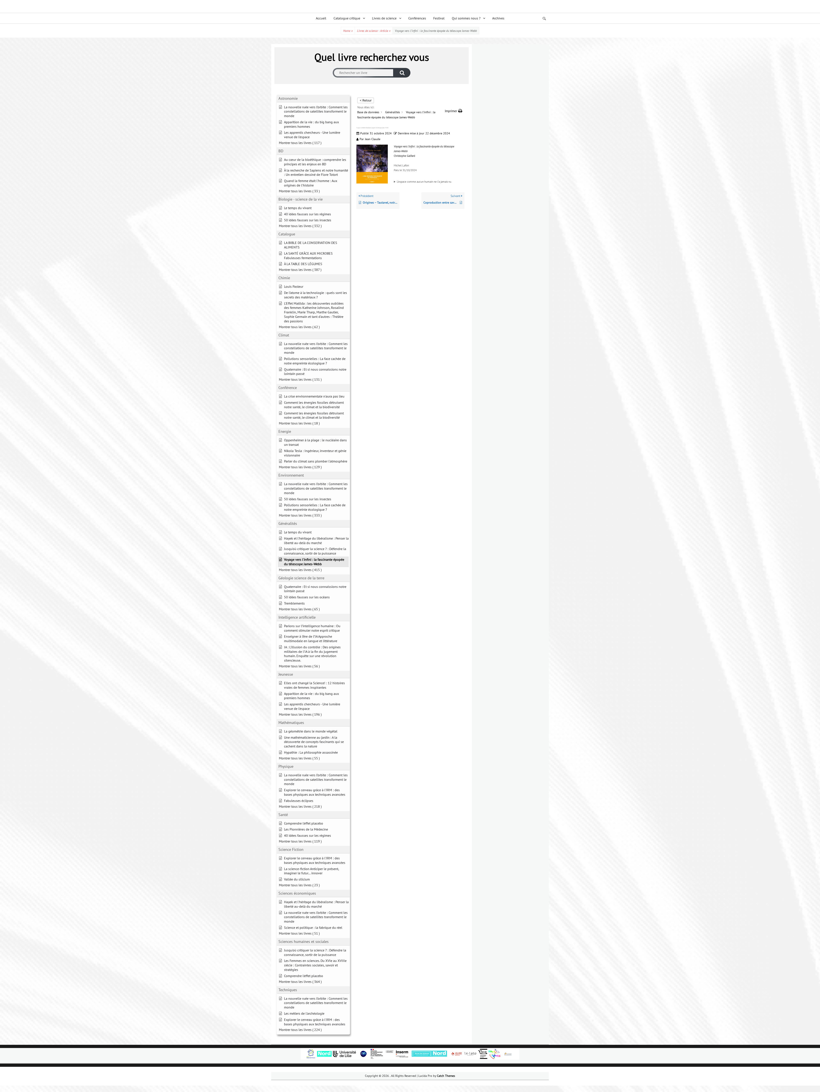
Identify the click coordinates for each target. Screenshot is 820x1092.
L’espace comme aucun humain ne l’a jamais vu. (424, 181)
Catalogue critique (347, 18)
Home (348, 31)
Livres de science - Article (373, 31)
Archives (498, 18)
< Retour (366, 100)
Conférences (417, 18)
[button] (453, 111)
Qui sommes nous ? (466, 18)
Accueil (321, 18)
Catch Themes (446, 1076)
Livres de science (384, 18)
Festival (439, 18)
